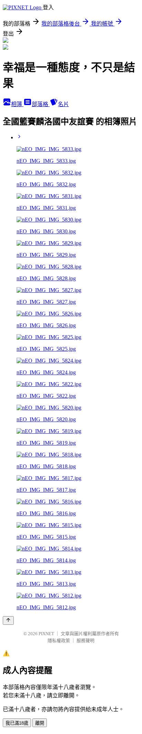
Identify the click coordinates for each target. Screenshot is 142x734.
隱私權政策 (59, 640)
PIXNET (46, 633)
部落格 (41, 104)
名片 (63, 104)
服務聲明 (85, 640)
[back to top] (8, 620)
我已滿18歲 (17, 723)
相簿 (17, 104)
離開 (39, 723)
